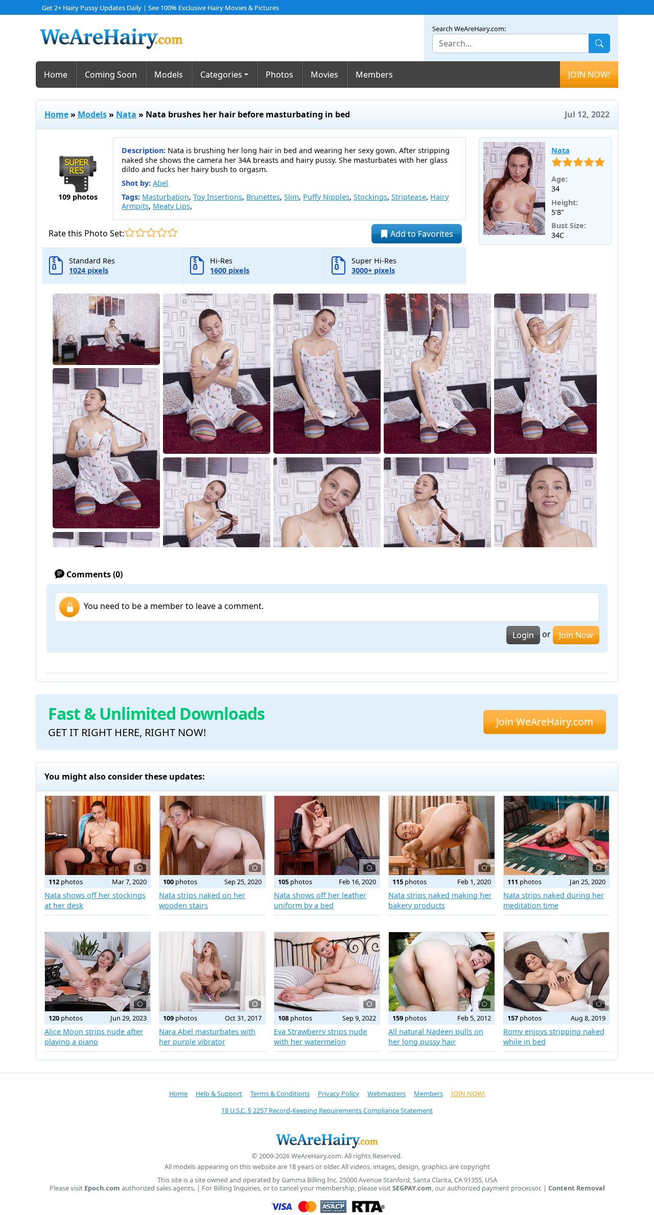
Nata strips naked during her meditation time (553, 900)
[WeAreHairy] (327, 1140)
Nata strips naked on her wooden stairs (202, 900)
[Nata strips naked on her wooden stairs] (212, 835)
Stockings (370, 197)
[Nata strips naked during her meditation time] (556, 835)
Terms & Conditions (280, 1093)
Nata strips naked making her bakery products (440, 900)
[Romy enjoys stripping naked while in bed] (556, 972)
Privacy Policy (338, 1093)
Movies (324, 74)
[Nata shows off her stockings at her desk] (97, 835)
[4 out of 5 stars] (161, 232)
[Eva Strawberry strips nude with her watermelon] (327, 972)
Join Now (576, 635)
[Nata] (514, 188)
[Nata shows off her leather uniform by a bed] (327, 835)
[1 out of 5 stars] (129, 232)
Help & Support (219, 1093)
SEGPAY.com (412, 1188)
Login (523, 635)
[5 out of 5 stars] (172, 232)
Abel (160, 183)
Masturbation (165, 197)
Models (168, 74)
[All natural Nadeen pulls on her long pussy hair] (441, 972)
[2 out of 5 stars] (140, 232)
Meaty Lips (171, 206)
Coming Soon (111, 74)
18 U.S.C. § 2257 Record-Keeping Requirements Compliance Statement (327, 1110)
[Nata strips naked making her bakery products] (441, 835)
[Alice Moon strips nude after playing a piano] (97, 972)
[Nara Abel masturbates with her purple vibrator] (212, 972)
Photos (279, 74)
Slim (291, 197)
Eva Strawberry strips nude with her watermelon (320, 1037)
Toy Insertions (217, 197)
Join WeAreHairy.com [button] (544, 721)
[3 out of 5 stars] (151, 232)
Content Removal (576, 1188)
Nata (126, 114)
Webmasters (386, 1093)
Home (55, 74)
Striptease (408, 197)
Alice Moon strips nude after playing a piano (93, 1037)
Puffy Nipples (326, 197)
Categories (221, 74)
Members (374, 74)
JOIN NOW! (589, 74)
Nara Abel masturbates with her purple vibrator (207, 1037)
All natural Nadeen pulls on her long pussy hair (435, 1037)
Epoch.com (102, 1188)
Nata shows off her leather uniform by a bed (320, 900)
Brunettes (263, 197)
